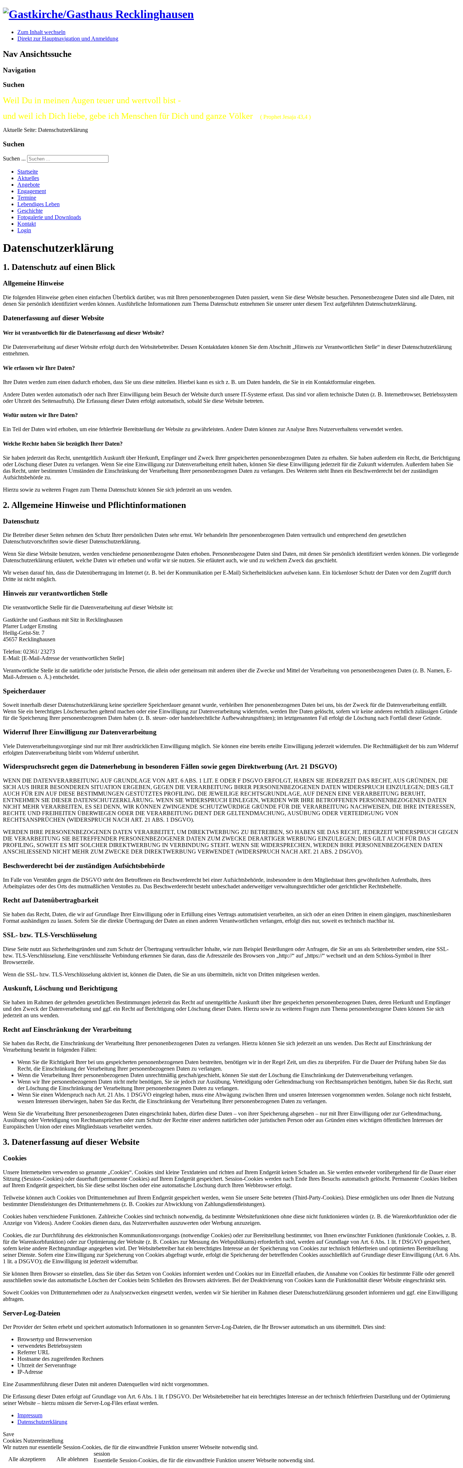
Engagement (31, 191)
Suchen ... (14, 158)
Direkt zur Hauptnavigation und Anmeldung (67, 39)
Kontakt (26, 224)
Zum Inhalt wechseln (41, 32)
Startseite (27, 171)
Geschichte (30, 211)
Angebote (28, 185)
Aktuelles (28, 178)
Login (24, 230)
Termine (26, 198)
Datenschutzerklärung (42, 1422)
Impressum (29, 1415)
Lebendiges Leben (38, 204)
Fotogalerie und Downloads (49, 217)
